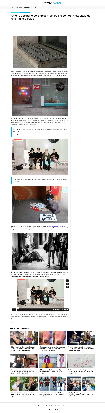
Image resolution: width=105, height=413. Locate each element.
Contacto (41, 406)
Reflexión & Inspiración (25, 12)
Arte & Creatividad (15, 12)
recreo (52, 3)
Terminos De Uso (62, 406)
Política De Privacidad (51, 406)
